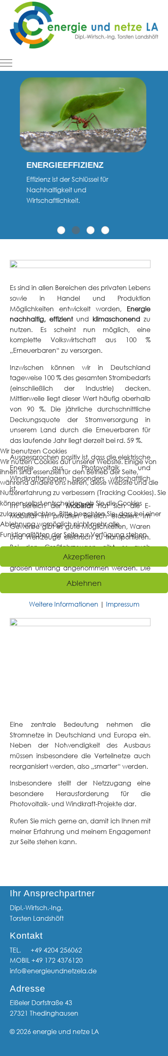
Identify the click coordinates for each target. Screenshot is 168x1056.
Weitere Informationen (63, 604)
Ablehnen (84, 583)
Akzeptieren (84, 556)
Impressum (122, 604)
